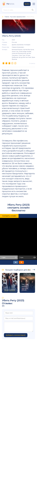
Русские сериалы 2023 (17, 16)
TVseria (7, 16)
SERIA (10, 4)
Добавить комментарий (15, 335)
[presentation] (29, 269)
